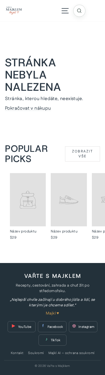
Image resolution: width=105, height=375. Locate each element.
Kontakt (17, 353)
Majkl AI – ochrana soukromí (71, 353)
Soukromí (35, 353)
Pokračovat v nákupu (28, 108)
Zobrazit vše (82, 154)
